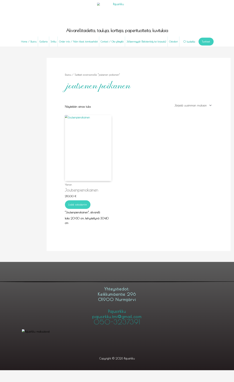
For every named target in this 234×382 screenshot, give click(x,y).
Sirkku (53, 41)
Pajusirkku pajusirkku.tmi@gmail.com (117, 317)
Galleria (43, 41)
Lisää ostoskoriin (77, 204)
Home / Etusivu (28, 41)
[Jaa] (19, 373)
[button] (206, 42)
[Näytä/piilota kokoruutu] (11, 373)
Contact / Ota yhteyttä (112, 41)
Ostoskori (173, 41)
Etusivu (68, 74)
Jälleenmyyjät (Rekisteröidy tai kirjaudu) (146, 41)
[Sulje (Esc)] (27, 373)
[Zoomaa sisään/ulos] (3, 373)
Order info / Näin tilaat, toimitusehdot (78, 41)
